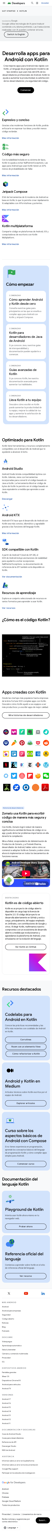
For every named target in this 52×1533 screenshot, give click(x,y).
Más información (10, 138)
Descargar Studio (9, 1446)
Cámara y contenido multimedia (15, 1354)
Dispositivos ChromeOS (11, 1380)
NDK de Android (8, 1450)
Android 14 (6, 1411)
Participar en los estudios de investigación (18, 1473)
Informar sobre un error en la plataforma (18, 1461)
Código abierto (8, 1319)
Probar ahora (26, 1226)
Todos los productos (11, 1505)
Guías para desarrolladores (13, 1438)
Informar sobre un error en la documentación (20, 1465)
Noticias (5, 1323)
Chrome (5, 1493)
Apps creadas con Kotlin (24, 692)
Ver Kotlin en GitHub (25, 947)
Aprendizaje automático (12, 1345)
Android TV (6, 1388)
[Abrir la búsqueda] (32, 3)
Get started (9, 11)
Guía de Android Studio (11, 1434)
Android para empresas (11, 1311)
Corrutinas (25, 1039)
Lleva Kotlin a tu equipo (25, 400)
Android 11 (6, 1423)
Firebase (5, 1497)
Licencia (16, 1514)
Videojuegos (7, 1341)
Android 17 (6, 1399)
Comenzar (25, 90)
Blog (4, 1327)
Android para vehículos (11, 1384)
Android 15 (6, 1407)
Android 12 (6, 1419)
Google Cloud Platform (11, 1501)
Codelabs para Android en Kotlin (21, 1017)
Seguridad (6, 1315)
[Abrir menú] (4, 3)
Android (5, 1307)
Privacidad (6, 1358)
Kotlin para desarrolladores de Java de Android (25, 337)
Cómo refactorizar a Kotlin (26, 1054)
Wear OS (5, 1376)
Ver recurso (26, 1276)
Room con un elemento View (26, 1046)
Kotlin (23, 11)
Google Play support (10, 1469)
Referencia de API (9, 1442)
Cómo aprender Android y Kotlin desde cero (26, 302)
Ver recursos (8, 608)
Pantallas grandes (9, 1372)
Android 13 (6, 1415)
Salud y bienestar (9, 1349)
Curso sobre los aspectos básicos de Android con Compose (25, 1135)
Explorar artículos (26, 1103)
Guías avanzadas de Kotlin (23, 372)
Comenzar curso (25, 1164)
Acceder (45, 3)
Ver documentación (12, 577)
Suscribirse (44, 1520)
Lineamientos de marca (31, 1514)
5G (3, 1362)
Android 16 (6, 1403)
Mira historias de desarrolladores (26, 715)
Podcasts (5, 1331)
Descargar (7, 499)
